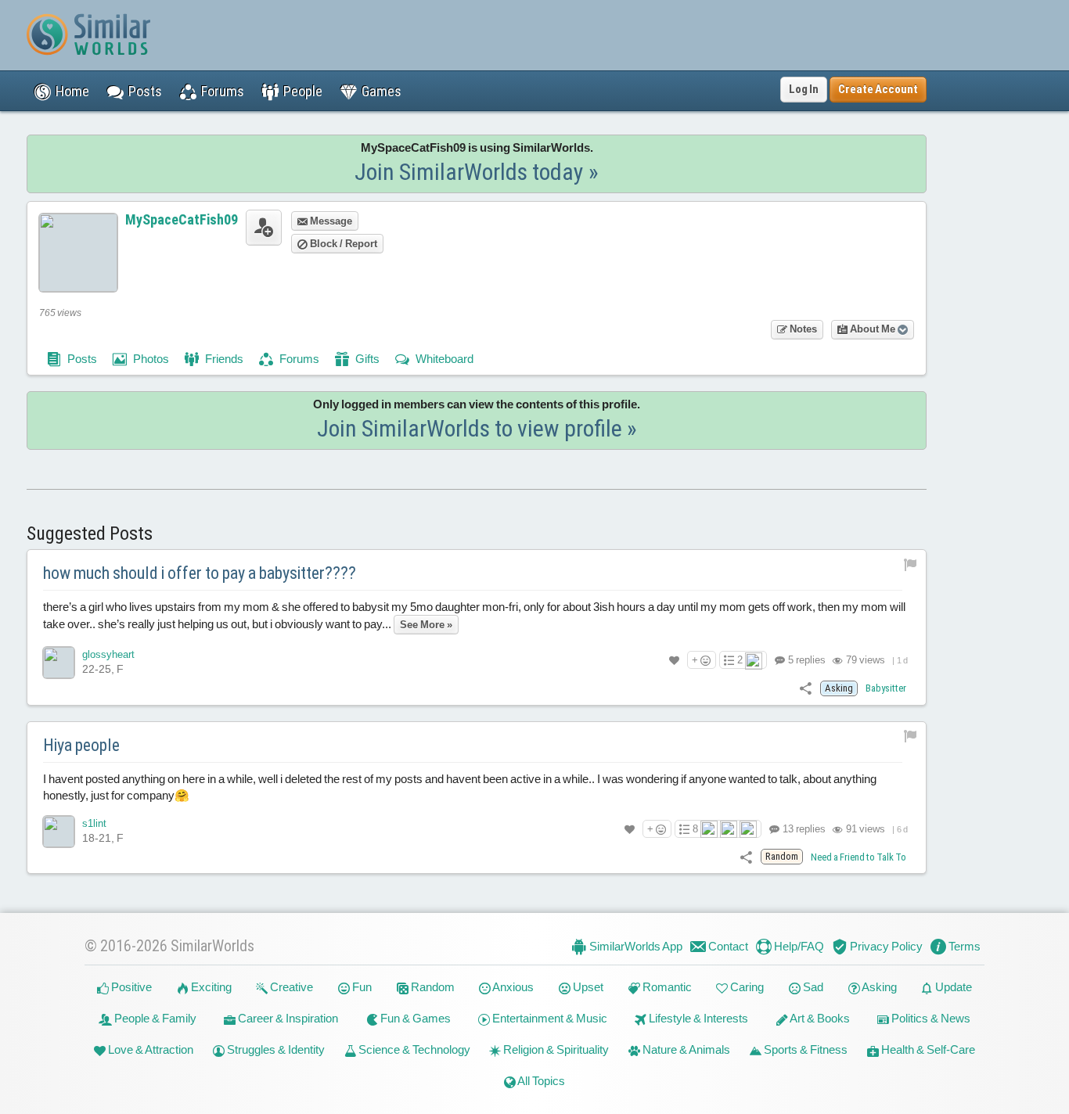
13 (803, 829)
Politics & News (929, 1018)
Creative (290, 987)
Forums (298, 358)
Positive (130, 987)
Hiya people (81, 745)
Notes (802, 329)
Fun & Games (414, 1018)
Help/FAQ (798, 946)
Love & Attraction (149, 1049)
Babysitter (886, 688)
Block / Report (342, 244)
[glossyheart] (58, 662)
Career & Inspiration (287, 1018)
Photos (150, 358)
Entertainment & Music (548, 1018)
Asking (878, 987)
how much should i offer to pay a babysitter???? (199, 573)
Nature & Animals (685, 1049)
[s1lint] (58, 831)
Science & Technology (413, 1049)
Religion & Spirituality (555, 1049)
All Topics (540, 1080)
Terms (963, 946)
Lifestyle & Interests (697, 1018)
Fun (361, 987)
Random (432, 987)
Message (330, 221)
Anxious (512, 987)
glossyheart (108, 654)
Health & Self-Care (927, 1049)
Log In (804, 89)
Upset (586, 987)
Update (952, 987)
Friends (223, 358)
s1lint (94, 823)
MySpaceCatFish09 (181, 219)
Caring (746, 987)
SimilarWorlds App (634, 946)
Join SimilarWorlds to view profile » (477, 428)
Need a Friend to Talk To (858, 857)
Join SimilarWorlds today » (477, 171)
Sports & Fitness (804, 1049)
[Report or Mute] (910, 564)
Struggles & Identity (275, 1049)
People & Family (154, 1018)
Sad (812, 987)
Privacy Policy (885, 946)
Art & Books (819, 1018)
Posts (81, 358)
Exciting (210, 987)
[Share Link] (805, 687)
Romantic (666, 987)
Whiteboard (443, 358)
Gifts (366, 358)
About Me (873, 329)
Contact (727, 946)
